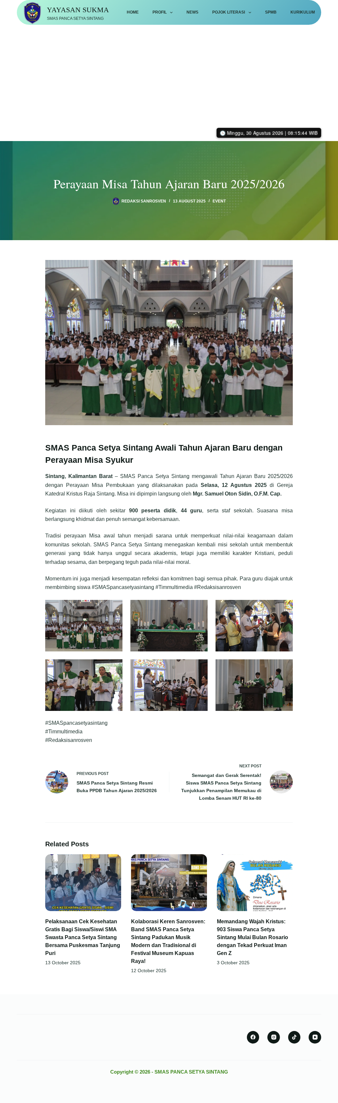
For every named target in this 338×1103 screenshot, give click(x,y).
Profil (159, 12)
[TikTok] (294, 1037)
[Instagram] (273, 1037)
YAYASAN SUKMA (78, 10)
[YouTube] (315, 1037)
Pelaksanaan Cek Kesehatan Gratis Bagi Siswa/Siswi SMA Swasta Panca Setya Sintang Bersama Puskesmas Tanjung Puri (82, 937)
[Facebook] (253, 1037)
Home (133, 12)
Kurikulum (302, 12)
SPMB (271, 12)
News (192, 12)
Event (219, 201)
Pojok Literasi (228, 12)
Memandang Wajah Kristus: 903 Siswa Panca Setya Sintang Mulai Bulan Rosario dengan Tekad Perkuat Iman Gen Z (252, 937)
